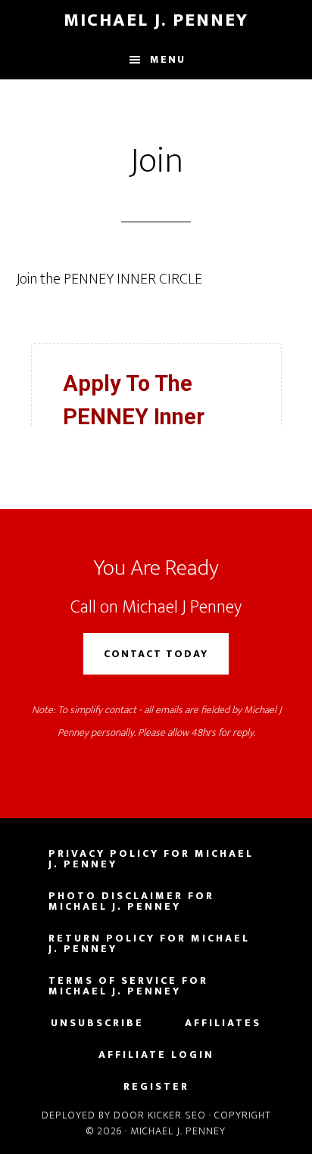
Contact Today (156, 653)
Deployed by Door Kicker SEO (124, 1115)
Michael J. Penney (156, 20)
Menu (168, 59)
